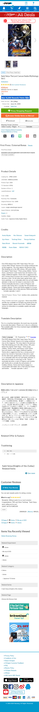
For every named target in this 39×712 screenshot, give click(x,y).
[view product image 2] (15, 64)
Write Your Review (11, 488)
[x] (5, 686)
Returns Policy (9, 668)
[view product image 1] (8, 64)
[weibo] (22, 686)
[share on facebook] (12, 135)
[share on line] (20, 135)
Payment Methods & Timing (9, 131)
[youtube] (5, 692)
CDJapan (4, 520)
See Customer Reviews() (19, 84)
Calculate (29, 126)
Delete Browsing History (8, 536)
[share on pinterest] (27, 135)
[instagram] (16, 686)
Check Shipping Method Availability (11, 130)
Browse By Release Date (9, 599)
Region (3, 213)
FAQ (6, 665)
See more (31, 473)
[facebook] (10, 686)
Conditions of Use (10, 658)
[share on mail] (35, 135)
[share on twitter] (5, 135)
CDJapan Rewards (10, 670)
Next (35, 40)
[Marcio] (30, 511)
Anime (13, 520)
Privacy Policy (9, 656)
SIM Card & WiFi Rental (12, 675)
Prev (3, 40)
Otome (19, 523)
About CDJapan (10, 660)
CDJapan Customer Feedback (14, 663)
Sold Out (14, 106)
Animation (4, 82)
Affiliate (7, 673)
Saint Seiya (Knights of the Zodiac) (12, 589)
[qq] (28, 686)
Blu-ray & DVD (21, 520)
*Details (30, 145)
